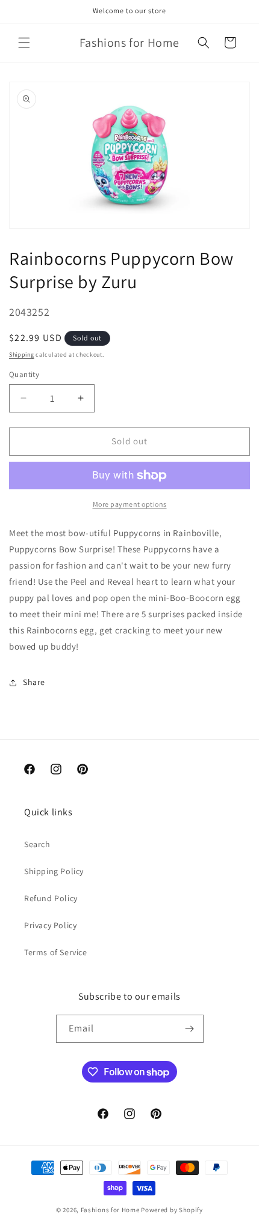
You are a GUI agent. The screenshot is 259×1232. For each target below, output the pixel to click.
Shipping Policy (54, 871)
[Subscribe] (189, 1029)
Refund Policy (51, 898)
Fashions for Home (110, 1210)
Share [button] (34, 682)
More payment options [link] (130, 504)
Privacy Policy (50, 925)
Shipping (21, 354)
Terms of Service (55, 952)
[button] (24, 42)
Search (37, 844)
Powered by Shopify (172, 1210)
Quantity (24, 374)
